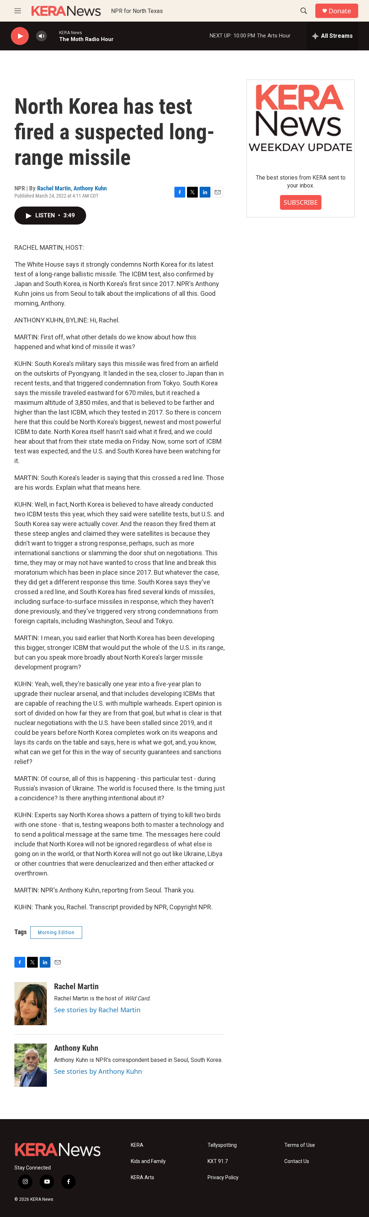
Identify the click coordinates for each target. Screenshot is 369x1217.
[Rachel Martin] (30, 1003)
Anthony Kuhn (90, 188)
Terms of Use (299, 1145)
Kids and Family (148, 1161)
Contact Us (296, 1161)
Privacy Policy (223, 1177)
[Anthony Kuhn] (30, 1065)
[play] (20, 36)
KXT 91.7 (218, 1161)
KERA (137, 1145)
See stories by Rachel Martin (97, 1009)
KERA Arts (142, 1177)
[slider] (53, 36)
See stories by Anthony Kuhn (98, 1071)
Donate (340, 11)
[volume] (41, 36)
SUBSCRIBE (301, 202)
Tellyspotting (222, 1145)
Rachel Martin (54, 188)
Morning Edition (56, 932)
